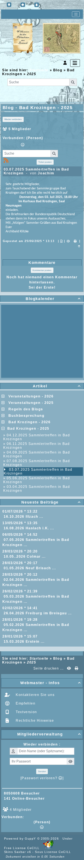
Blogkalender (53, 299)
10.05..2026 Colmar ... (24, 556)
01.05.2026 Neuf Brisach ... (30, 568)
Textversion (26, 712)
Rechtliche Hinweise (34, 720)
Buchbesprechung (25, 415)
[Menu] (75, 63)
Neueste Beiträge (51, 502)
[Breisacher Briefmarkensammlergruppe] (46, 38)
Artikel (57, 386)
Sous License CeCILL (53, 852)
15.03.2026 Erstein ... (24, 641)
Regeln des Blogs (24, 409)
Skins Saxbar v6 (17, 852)
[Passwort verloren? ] (42, 778)
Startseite (39, 70)
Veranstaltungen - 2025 (29, 403)
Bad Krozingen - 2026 (28, 422)
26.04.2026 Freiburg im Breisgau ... (38, 613)
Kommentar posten (42, 270)
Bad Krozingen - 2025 (27, 428)
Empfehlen (25, 703)
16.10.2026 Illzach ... (23, 516)
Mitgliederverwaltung (49, 734)
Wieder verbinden (13, 119)
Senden (42, 771)
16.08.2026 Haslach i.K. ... (29, 528)
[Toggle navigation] (76, 14)
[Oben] (9, 4)
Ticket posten (45, 162)
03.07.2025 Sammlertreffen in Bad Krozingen (38, 471)
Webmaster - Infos (50, 683)
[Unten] (36, 4)
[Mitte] (22, 4)
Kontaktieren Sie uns (35, 695)
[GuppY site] (48, 848)
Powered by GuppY (20, 838)
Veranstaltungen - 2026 (29, 396)
